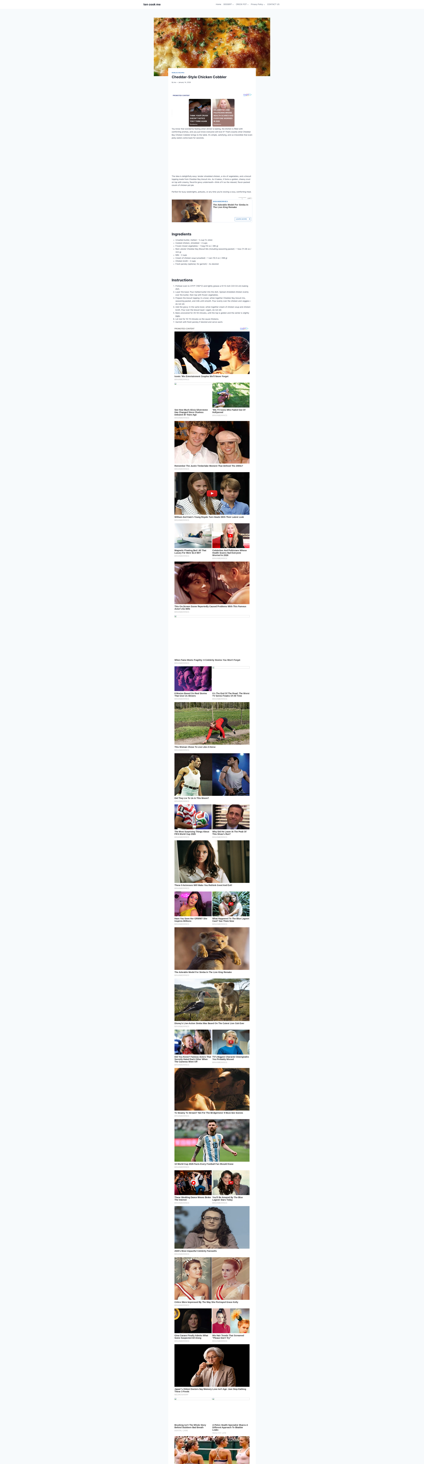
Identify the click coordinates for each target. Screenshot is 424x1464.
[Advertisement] (212, 158)
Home (218, 4)
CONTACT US (273, 4)
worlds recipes (178, 72)
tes (175, 82)
